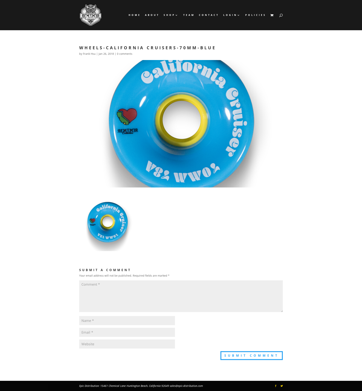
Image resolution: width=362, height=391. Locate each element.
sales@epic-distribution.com (186, 386)
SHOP (169, 15)
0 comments (124, 54)
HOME (135, 15)
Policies (255, 15)
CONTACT (209, 15)
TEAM (189, 15)
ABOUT (152, 15)
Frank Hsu (89, 54)
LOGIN (230, 15)
